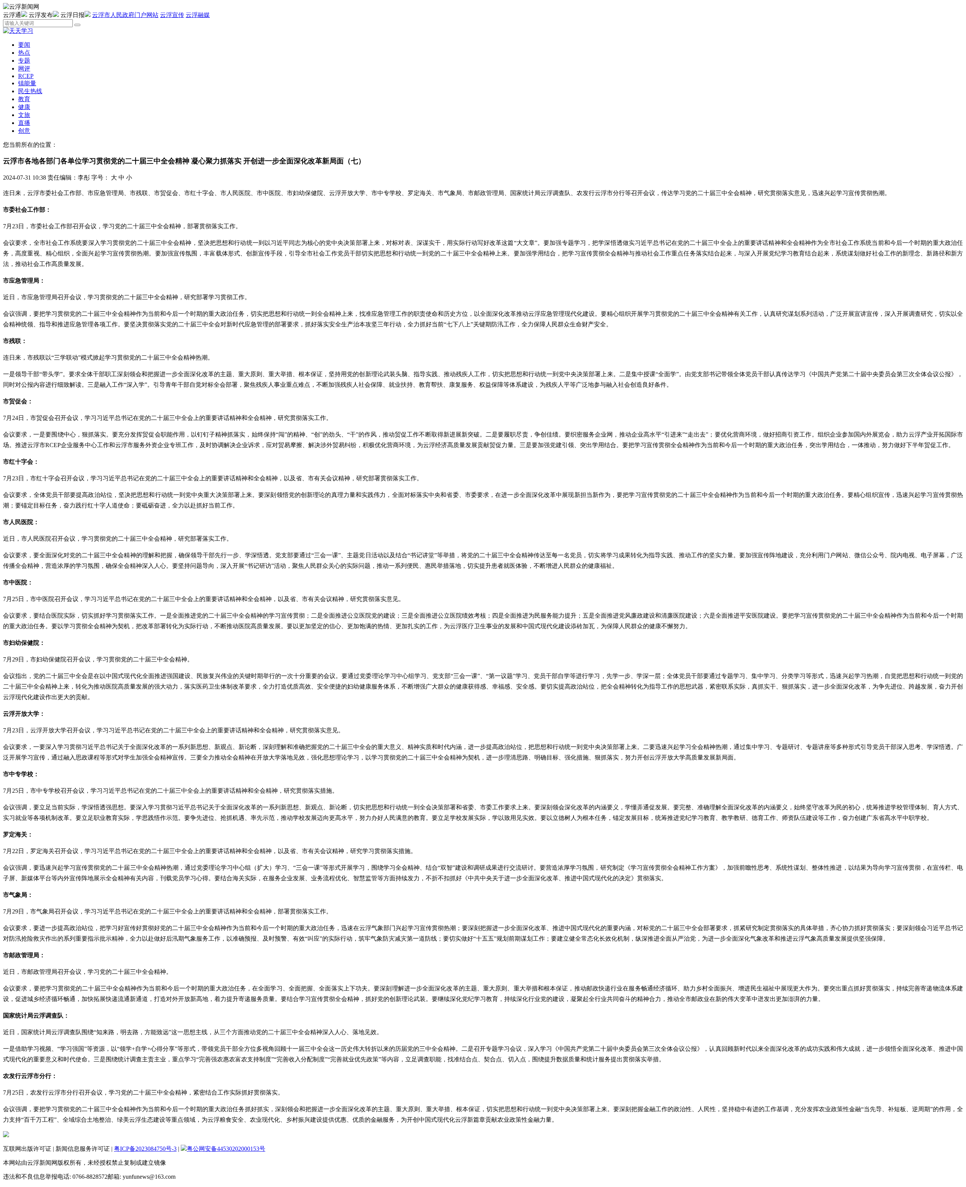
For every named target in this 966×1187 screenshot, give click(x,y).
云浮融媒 (198, 15)
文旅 (24, 115)
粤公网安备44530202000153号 (226, 1148)
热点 (24, 52)
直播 (24, 123)
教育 (24, 99)
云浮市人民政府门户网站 (125, 15)
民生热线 (30, 91)
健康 (24, 107)
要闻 (24, 45)
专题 (24, 60)
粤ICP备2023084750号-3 (145, 1148)
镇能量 (27, 83)
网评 (24, 68)
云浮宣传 (172, 15)
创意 (24, 131)
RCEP (26, 76)
